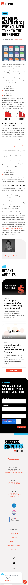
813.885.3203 (14, 493)
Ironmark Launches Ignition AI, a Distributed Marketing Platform (14, 348)
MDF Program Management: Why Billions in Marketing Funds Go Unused (13, 304)
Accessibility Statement (14, 545)
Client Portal (14, 533)
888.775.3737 (15, 459)
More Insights (14, 370)
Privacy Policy (14, 541)
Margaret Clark (18, 39)
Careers (14, 537)
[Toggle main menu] (25, 3)
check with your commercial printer (12, 228)
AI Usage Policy (14, 549)
